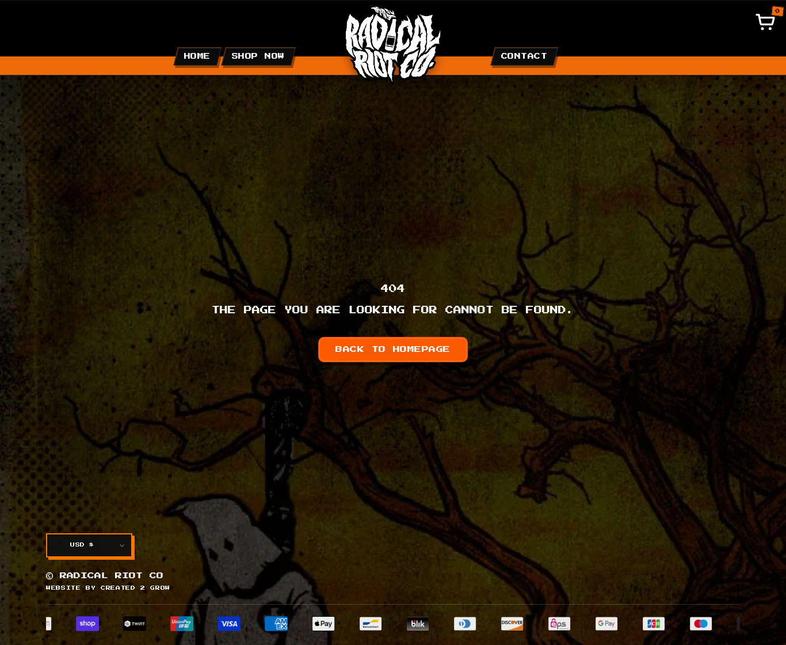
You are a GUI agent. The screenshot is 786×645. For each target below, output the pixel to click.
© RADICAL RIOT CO (104, 575)
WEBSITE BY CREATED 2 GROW (108, 588)
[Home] (393, 45)
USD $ (82, 544)
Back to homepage (393, 349)
